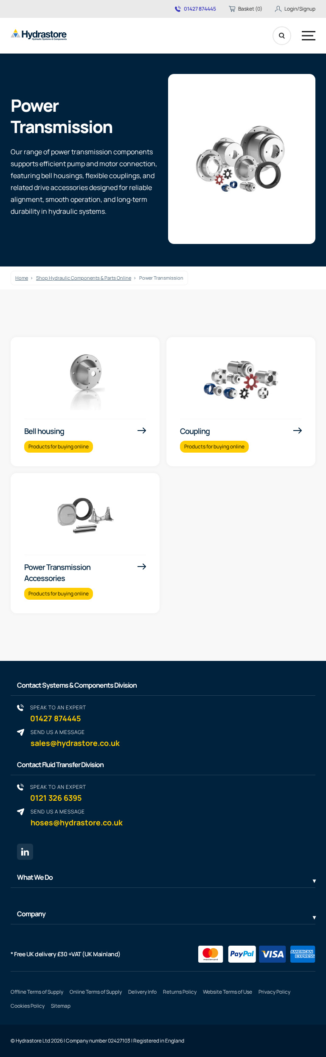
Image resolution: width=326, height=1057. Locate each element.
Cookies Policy (28, 1005)
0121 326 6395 (58, 793)
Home (21, 278)
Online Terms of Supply (96, 991)
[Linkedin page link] (25, 852)
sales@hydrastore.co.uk (75, 738)
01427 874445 (200, 9)
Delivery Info (142, 991)
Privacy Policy (274, 991)
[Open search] (282, 35)
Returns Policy (180, 991)
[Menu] (308, 35)
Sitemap (60, 1005)
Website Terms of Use (227, 991)
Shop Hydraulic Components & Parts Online (83, 278)
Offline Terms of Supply (37, 991)
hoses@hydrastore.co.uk (77, 817)
